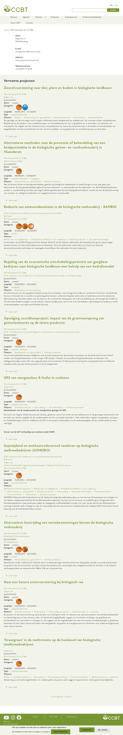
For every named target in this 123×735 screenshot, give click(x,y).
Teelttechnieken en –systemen (85, 612)
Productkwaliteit (14, 494)
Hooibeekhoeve (11, 542)
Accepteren (87, 730)
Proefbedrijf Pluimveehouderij (17, 536)
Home (6, 30)
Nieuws (35, 717)
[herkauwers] (19, 107)
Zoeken (113, 10)
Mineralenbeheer (95, 117)
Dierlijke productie (62, 117)
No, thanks (102, 730)
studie (14, 233)
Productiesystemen (75, 407)
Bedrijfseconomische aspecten (28, 290)
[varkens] (31, 226)
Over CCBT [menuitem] (15, 23)
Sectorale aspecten (48, 494)
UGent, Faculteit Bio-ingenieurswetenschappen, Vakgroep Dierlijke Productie (37, 465)
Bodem (18, 117)
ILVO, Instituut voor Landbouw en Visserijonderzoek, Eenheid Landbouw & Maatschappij (42, 275)
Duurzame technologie (99, 239)
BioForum (8, 216)
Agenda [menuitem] (26, 17)
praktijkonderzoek (19, 114)
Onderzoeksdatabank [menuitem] (92, 17)
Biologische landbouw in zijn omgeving (48, 239)
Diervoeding (79, 117)
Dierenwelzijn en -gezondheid (37, 117)
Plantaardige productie (58, 612)
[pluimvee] (25, 226)
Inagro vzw (8, 97)
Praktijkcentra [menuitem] (71, 17)
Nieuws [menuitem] (14, 17)
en (111, 5)
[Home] (16, 8)
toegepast (35, 178)
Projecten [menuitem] (55, 17)
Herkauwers (31, 494)
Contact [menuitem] (29, 23)
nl (116, 5)
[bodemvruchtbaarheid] (25, 107)
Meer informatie (60, 732)
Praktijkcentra (71, 717)
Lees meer (13, 136)
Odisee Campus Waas (13, 161)
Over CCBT (54, 717)
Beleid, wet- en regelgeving (16, 239)
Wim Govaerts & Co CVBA (15, 94)
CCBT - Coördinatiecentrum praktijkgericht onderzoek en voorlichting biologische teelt (42, 332)
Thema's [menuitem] (37, 18)
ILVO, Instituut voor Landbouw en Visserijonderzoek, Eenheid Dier (33, 213)
